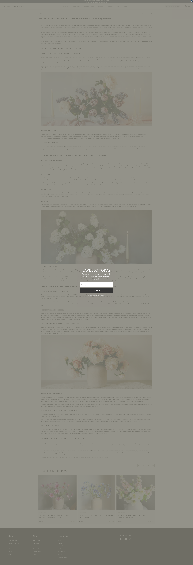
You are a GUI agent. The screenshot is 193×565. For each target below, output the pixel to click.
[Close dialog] (192, 1)
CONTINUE (97, 291)
